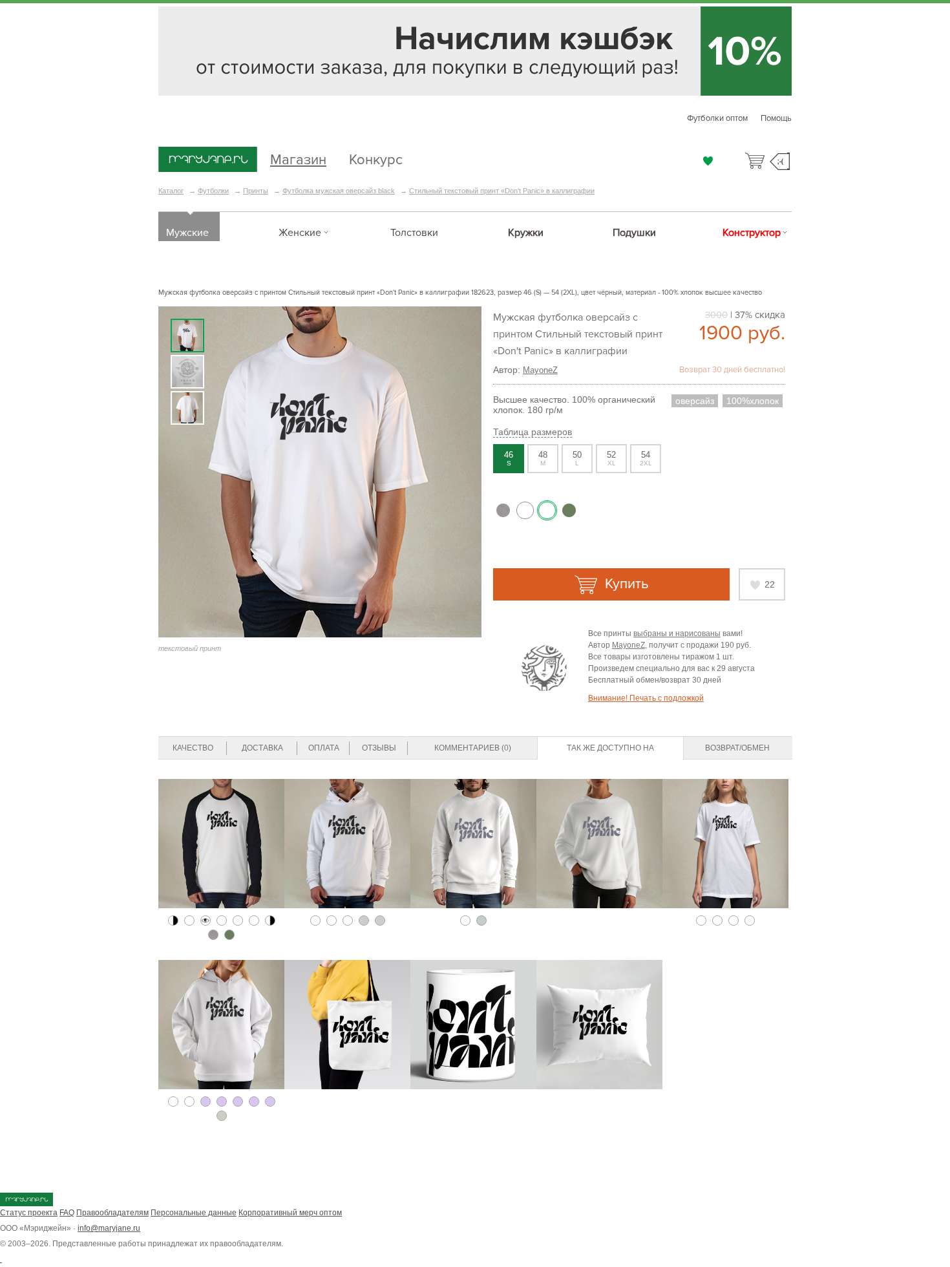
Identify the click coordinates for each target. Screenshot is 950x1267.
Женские (300, 232)
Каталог (171, 191)
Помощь (776, 118)
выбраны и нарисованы (677, 633)
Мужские (187, 232)
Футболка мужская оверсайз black (338, 191)
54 (646, 458)
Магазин (298, 158)
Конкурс (376, 158)
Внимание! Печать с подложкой (646, 698)
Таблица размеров (532, 432)
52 (611, 458)
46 (508, 458)
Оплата (323, 747)
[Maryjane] (26, 1203)
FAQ (66, 1212)
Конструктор (752, 232)
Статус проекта (29, 1212)
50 (577, 458)
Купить (624, 584)
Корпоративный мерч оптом (290, 1212)
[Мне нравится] (708, 160)
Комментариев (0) (472, 747)
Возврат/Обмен (737, 747)
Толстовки (414, 232)
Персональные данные (194, 1212)
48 (542, 458)
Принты (255, 191)
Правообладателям (112, 1212)
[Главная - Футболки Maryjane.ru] (207, 160)
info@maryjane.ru (109, 1228)
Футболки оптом (717, 118)
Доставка (262, 747)
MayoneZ (540, 370)
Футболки (213, 191)
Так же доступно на (610, 747)
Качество (193, 747)
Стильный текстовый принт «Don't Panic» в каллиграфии (502, 191)
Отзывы (379, 747)
